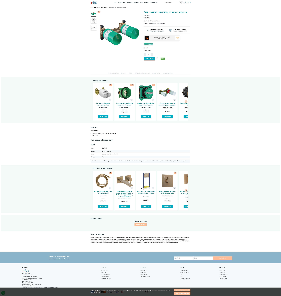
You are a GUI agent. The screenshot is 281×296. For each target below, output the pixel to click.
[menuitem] (93, 14)
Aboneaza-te (222, 258)
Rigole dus (146, 196)
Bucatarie (129, 2)
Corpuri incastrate (104, 7)
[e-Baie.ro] (99, 2)
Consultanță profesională (156, 29)
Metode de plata (144, 274)
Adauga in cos (149, 58)
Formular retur (104, 270)
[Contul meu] (183, 2)
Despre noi (103, 272)
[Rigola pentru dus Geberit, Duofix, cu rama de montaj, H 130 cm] (146, 181)
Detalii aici (177, 38)
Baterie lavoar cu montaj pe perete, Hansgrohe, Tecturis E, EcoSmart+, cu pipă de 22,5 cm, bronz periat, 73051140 (124, 194)
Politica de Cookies (106, 278)
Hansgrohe (106, 140)
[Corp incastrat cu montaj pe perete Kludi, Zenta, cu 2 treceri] (167, 93)
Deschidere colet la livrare (180, 29)
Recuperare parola (223, 274)
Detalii (130, 73)
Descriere (123, 73)
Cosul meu (143, 272)
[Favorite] (188, 2)
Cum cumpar (143, 270)
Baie (115, 2)
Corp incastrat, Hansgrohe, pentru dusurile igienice (103, 104)
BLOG (141, 2)
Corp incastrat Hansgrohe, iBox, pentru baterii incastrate (124, 104)
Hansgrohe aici (113, 154)
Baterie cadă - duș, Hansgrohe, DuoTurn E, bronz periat (167, 192)
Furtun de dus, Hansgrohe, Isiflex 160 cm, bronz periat (103, 192)
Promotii (146, 2)
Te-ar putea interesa (113, 73)
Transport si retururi (145, 276)
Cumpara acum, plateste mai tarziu (162, 38)
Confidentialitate (105, 276)
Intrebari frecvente (184, 272)
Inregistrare (222, 272)
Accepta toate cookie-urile (182, 290)
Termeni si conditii (105, 274)
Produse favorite (223, 278)
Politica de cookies (138, 290)
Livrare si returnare (168, 73)
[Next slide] (186, 101)
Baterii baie (96, 7)
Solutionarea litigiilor (185, 278)
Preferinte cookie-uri (95, 292)
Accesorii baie (122, 2)
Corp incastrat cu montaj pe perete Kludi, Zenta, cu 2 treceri (167, 104)
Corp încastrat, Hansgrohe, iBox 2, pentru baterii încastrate (146, 104)
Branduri (136, 2)
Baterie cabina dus (167, 196)
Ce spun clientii (156, 73)
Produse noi (154, 2)
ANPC (181, 276)
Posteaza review (140, 224)
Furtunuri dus (103, 196)
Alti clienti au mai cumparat (142, 73)
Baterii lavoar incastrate (124, 199)
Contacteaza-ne (184, 270)
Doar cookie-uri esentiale (182, 293)
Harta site (182, 274)
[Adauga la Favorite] (110, 100)
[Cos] (190, 2)
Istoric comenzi (223, 276)
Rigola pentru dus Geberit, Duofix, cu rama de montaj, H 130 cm (146, 192)
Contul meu (222, 270)
